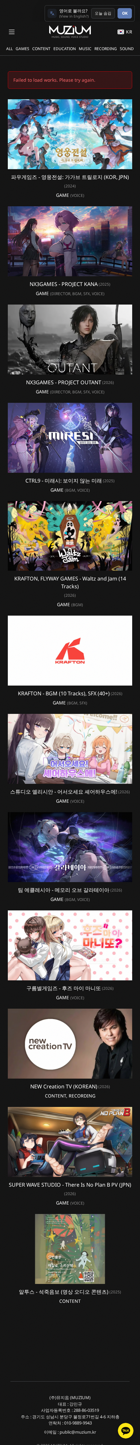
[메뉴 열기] (11, 31)
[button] (70, 134)
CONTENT (41, 48)
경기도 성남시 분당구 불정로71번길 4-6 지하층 (75, 1417)
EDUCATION (64, 48)
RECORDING (105, 48)
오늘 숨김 (103, 13)
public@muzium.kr (78, 1432)
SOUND (127, 48)
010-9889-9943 (78, 1423)
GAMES (22, 48)
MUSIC (85, 48)
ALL (9, 48)
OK (125, 13)
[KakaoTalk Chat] (125, 1430)
